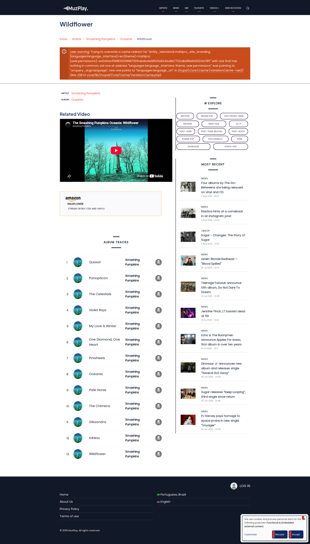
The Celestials (100, 294)
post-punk (186, 131)
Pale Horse (97, 390)
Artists (163, 8)
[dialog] (274, 528)
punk (239, 139)
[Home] (76, 8)
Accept (296, 534)
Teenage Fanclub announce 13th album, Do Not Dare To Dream (221, 287)
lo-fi (238, 123)
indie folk (213, 123)
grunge (187, 123)
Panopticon (98, 278)
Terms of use (69, 516)
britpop (185, 116)
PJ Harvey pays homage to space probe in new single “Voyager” (220, 420)
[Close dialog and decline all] (304, 518)
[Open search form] (247, 8)
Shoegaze (193, 146)
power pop (188, 139)
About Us (66, 502)
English (165, 502)
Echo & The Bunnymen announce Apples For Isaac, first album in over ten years (221, 340)
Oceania (126, 39)
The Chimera (99, 406)
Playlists (199, 8)
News (176, 8)
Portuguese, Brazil (173, 494)
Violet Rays (97, 310)
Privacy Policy (69, 509)
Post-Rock (238, 131)
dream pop (207, 116)
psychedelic (215, 139)
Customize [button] (250, 534)
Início (63, 39)
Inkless (94, 438)
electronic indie (234, 116)
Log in (245, 486)
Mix (186, 8)
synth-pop (231, 146)
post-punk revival (211, 131)
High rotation (233, 8)
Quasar (95, 262)
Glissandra (97, 422)
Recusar (279, 534)
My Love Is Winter (102, 326)
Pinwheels (97, 358)
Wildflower (97, 454)
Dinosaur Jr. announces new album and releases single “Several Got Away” (221, 368)
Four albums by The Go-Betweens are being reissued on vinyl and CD (222, 187)
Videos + (214, 8)
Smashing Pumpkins (100, 39)
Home (64, 494)
